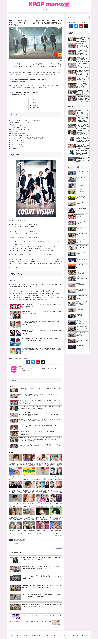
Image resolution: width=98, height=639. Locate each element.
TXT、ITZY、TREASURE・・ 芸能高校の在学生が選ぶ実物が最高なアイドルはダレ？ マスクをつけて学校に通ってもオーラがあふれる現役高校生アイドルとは (15, 520)
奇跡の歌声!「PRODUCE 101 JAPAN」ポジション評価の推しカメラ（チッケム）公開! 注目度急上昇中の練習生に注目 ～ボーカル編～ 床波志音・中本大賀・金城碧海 (29, 466)
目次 (34, 100)
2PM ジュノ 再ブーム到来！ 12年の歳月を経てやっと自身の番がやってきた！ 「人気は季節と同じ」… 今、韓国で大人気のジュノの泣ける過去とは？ (15, 506)
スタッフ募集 (66, 635)
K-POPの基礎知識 (23, 635)
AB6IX (16, 539)
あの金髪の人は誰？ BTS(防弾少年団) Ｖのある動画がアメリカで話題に (15, 478)
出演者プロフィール (36, 107)
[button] (61, 543)
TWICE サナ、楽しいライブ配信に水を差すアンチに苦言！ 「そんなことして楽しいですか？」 (29, 505)
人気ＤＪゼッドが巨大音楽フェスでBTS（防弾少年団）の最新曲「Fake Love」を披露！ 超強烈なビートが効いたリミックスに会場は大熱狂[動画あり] (42, 493)
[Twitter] (33, 362)
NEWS (12, 539)
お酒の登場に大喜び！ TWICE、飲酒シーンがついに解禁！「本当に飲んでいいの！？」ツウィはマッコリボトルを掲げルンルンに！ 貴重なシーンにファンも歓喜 (15, 533)
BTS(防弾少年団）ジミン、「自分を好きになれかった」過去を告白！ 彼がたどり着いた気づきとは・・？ (15, 464)
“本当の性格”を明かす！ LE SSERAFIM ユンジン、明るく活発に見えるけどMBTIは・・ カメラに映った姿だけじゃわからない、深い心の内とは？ (42, 533)
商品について (35, 105)
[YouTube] (38, 362)
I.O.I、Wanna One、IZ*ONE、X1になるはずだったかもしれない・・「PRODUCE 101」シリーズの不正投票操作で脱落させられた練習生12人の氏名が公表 (42, 506)
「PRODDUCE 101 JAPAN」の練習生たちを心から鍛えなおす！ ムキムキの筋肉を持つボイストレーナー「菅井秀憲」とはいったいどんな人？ (42, 479)
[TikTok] (43, 362)
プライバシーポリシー (57, 637)
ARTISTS (31, 635)
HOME (12, 635)
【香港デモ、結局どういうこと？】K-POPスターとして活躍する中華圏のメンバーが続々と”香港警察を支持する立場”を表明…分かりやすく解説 (56, 479)
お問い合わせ (66, 637)
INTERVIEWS (47, 635)
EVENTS (41, 635)
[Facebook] (28, 362)
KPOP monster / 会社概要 (57, 635)
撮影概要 (34, 103)
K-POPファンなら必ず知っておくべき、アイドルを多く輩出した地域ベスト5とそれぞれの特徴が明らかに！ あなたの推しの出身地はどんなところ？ (29, 533)
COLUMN (36, 635)
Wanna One (22, 539)
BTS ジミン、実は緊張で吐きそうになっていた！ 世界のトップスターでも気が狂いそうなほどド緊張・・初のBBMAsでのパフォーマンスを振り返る (56, 506)
